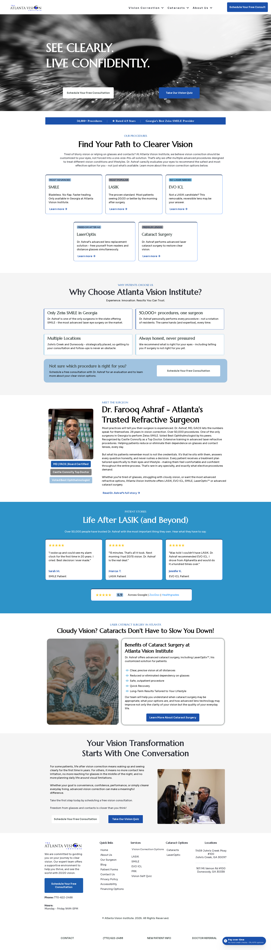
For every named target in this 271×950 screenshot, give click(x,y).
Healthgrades (170, 595)
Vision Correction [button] (145, 8)
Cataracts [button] (176, 8)
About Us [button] (201, 8)
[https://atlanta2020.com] (25, 8)
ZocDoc (154, 595)
